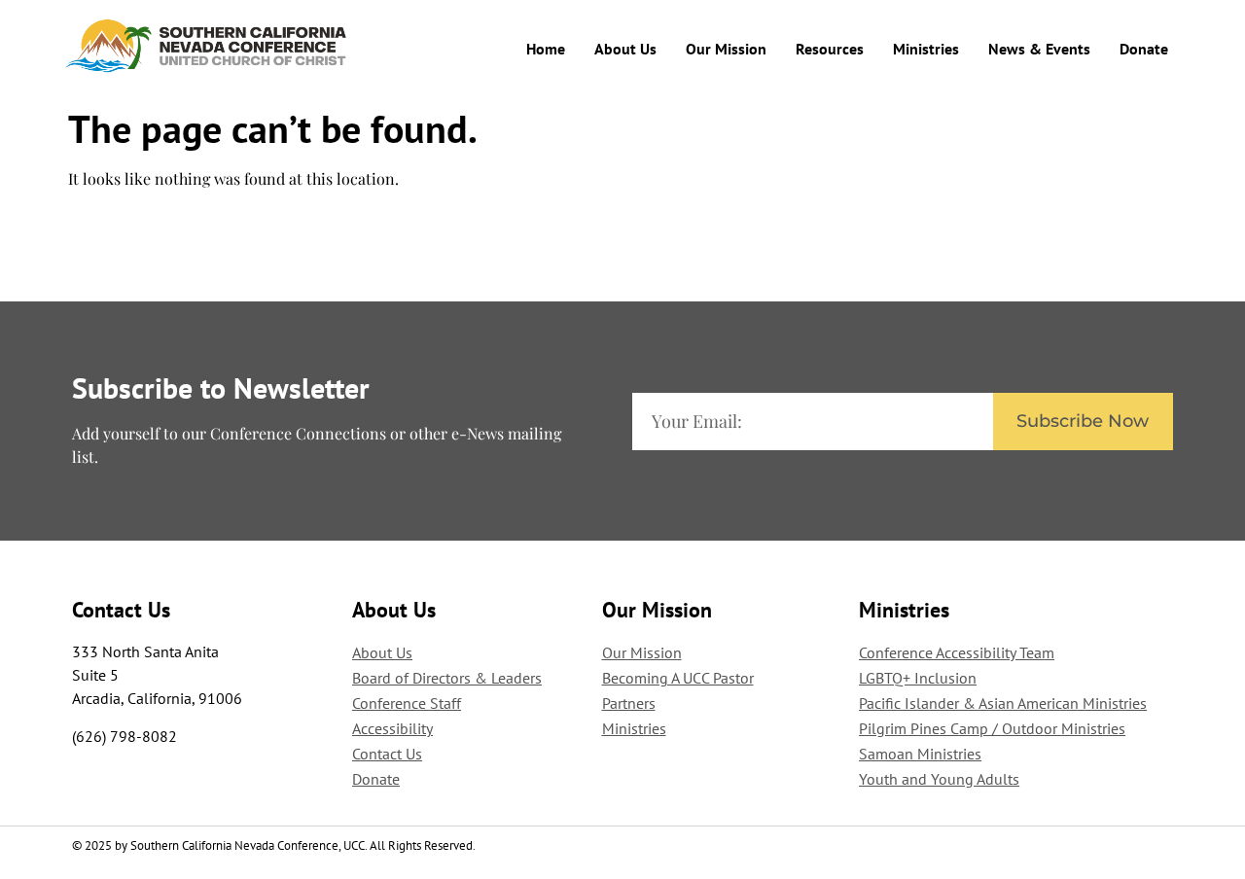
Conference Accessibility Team (956, 652)
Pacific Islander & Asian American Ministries (1003, 703)
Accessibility (392, 728)
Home (545, 48)
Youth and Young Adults (939, 779)
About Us (625, 48)
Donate (1144, 48)
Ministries (926, 48)
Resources (830, 48)
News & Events (1039, 48)
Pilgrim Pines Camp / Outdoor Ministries (992, 728)
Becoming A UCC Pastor (678, 677)
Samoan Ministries (920, 753)
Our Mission (726, 48)
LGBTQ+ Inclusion (918, 677)
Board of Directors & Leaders (447, 677)
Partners (629, 703)
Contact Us (387, 753)
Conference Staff (406, 703)
